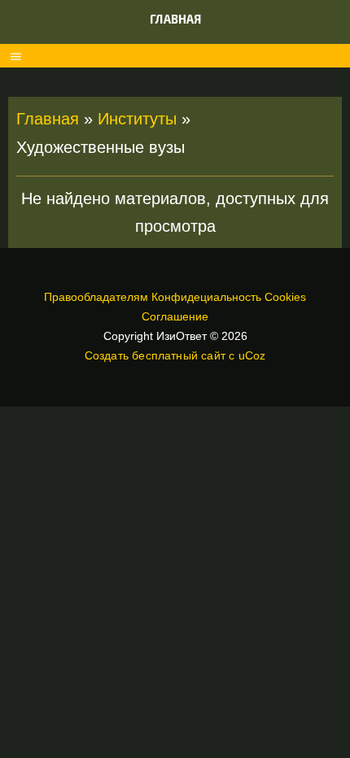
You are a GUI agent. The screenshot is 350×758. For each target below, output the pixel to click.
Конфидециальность (206, 296)
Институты (137, 119)
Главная (175, 18)
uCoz (252, 355)
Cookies (285, 296)
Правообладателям (96, 296)
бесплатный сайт (178, 355)
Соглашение (175, 316)
